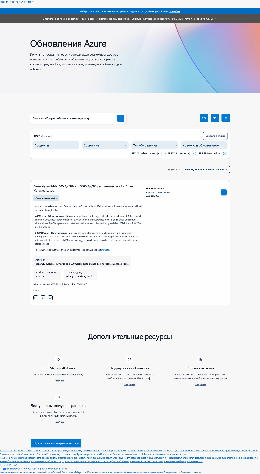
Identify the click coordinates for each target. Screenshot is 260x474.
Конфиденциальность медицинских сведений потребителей (30, 472)
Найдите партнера (87, 457)
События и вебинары (168, 457)
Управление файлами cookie (124, 472)
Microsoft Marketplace (66, 457)
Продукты (168, 450)
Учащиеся (152, 457)
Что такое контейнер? (175, 461)
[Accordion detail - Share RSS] (43, 297)
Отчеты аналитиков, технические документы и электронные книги (212, 457)
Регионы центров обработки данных (89, 450)
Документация (104, 457)
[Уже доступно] (224, 153)
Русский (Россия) (8, 464)
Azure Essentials (135, 450)
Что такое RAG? (195, 461)
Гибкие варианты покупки (229, 450)
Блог (115, 457)
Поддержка (106, 454)
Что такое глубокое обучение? (113, 461)
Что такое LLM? (155, 461)
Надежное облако (118, 450)
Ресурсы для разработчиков (132, 457)
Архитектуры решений (88, 454)
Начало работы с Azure (29, 450)
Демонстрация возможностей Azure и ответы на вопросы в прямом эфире (150, 454)
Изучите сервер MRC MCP (198, 18)
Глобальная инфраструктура (56, 450)
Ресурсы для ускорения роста (61, 454)
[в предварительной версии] (194, 153)
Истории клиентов (153, 450)
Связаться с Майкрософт (74, 472)
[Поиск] (120, 118)
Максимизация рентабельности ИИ (18, 454)
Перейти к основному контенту (17, 1)
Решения (41, 454)
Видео (250, 457)
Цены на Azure (181, 450)
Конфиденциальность (98, 472)
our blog (105, 249)
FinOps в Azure (250, 450)
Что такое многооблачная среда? (47, 461)
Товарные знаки (172, 472)
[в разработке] (164, 153)
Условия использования (151, 472)
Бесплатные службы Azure (202, 450)
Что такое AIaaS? (138, 461)
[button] (204, 118)
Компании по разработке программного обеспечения (27, 457)
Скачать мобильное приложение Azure (58, 443)
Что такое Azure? (8, 450)
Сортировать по (173, 169)
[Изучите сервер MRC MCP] (225, 118)
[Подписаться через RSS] (215, 118)
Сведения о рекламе (190, 472)
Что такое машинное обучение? (81, 461)
